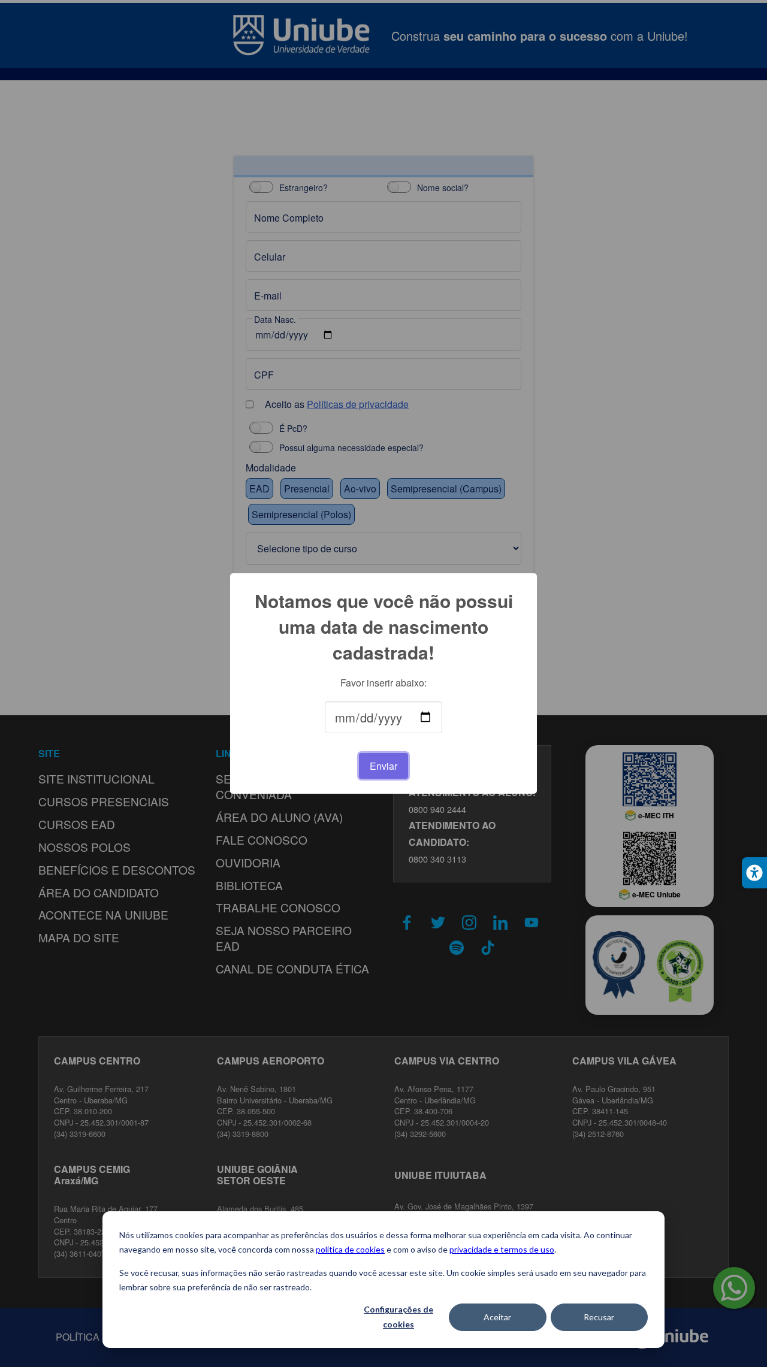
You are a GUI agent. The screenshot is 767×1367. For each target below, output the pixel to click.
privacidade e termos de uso (501, 1249)
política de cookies (350, 1249)
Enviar (383, 766)
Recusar (599, 1317)
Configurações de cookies (398, 1316)
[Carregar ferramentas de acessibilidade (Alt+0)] (754, 872)
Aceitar (497, 1317)
